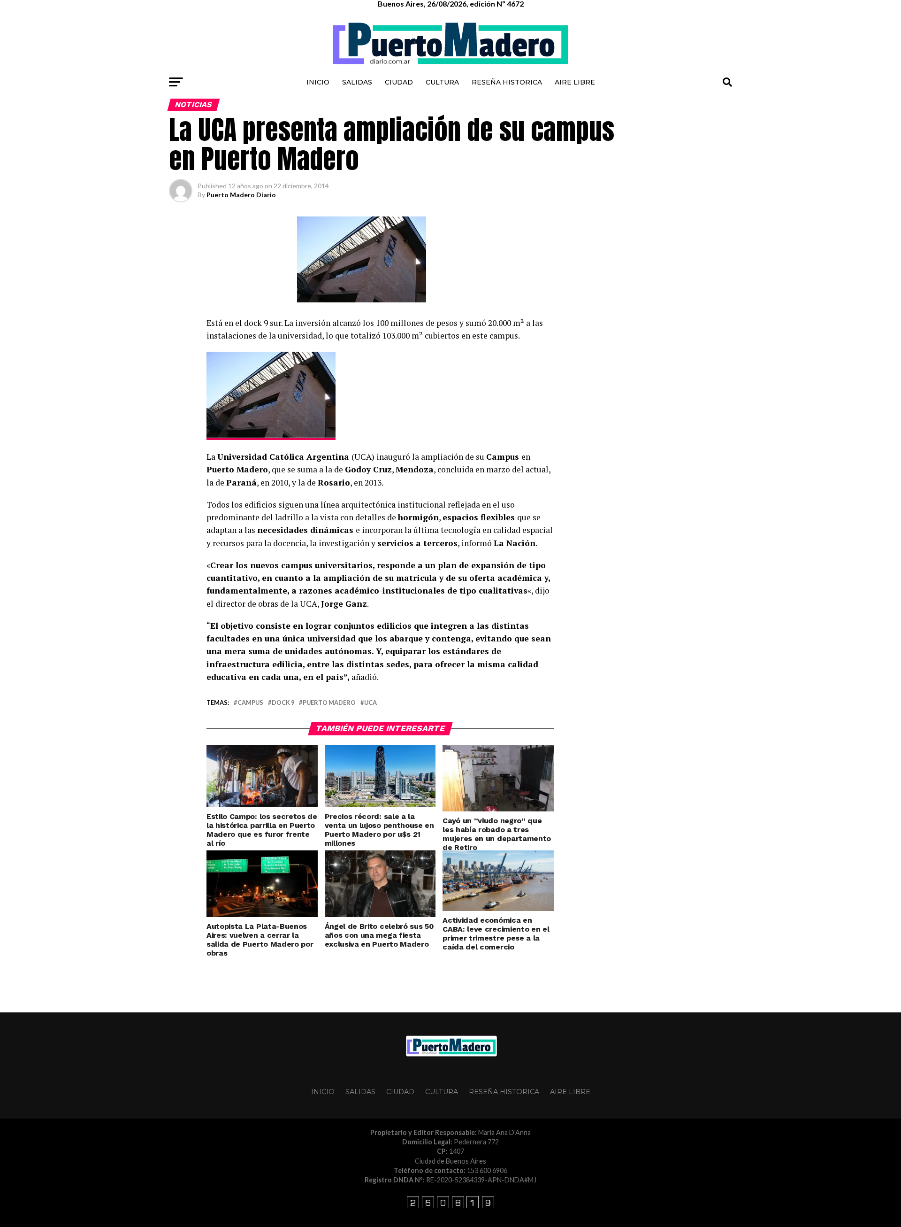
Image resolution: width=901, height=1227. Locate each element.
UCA (370, 703)
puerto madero (329, 703)
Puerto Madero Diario (241, 195)
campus (250, 703)
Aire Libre (575, 82)
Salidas (357, 82)
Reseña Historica (507, 82)
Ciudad (399, 82)
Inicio (317, 82)
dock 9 (283, 703)
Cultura (442, 82)
